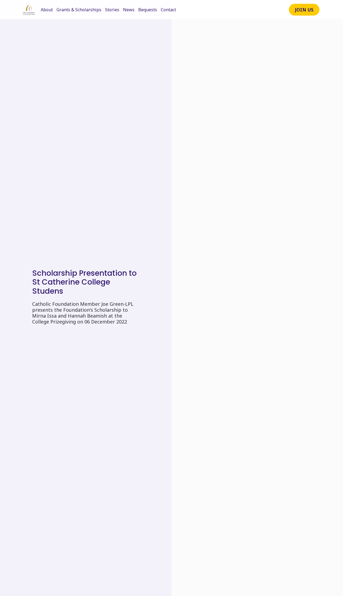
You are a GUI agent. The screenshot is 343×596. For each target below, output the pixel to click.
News (129, 10)
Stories (112, 10)
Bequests (147, 10)
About (47, 10)
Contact (168, 10)
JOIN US (304, 9)
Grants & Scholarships (79, 10)
